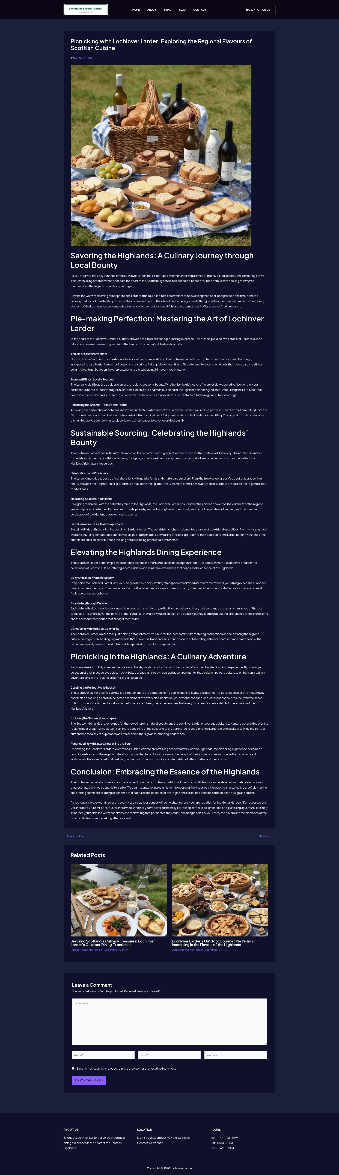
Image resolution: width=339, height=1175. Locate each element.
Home (136, 9)
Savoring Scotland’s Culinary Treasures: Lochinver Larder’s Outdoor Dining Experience (113, 943)
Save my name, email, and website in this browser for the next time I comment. (126, 1068)
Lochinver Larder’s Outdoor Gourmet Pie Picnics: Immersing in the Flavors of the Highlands (213, 943)
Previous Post (74, 836)
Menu (167, 9)
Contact (200, 9)
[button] (258, 9)
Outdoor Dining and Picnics (86, 949)
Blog (182, 9)
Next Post (267, 836)
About (151, 9)
